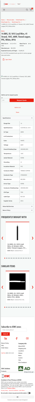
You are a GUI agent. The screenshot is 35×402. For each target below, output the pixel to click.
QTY (2, 97)
